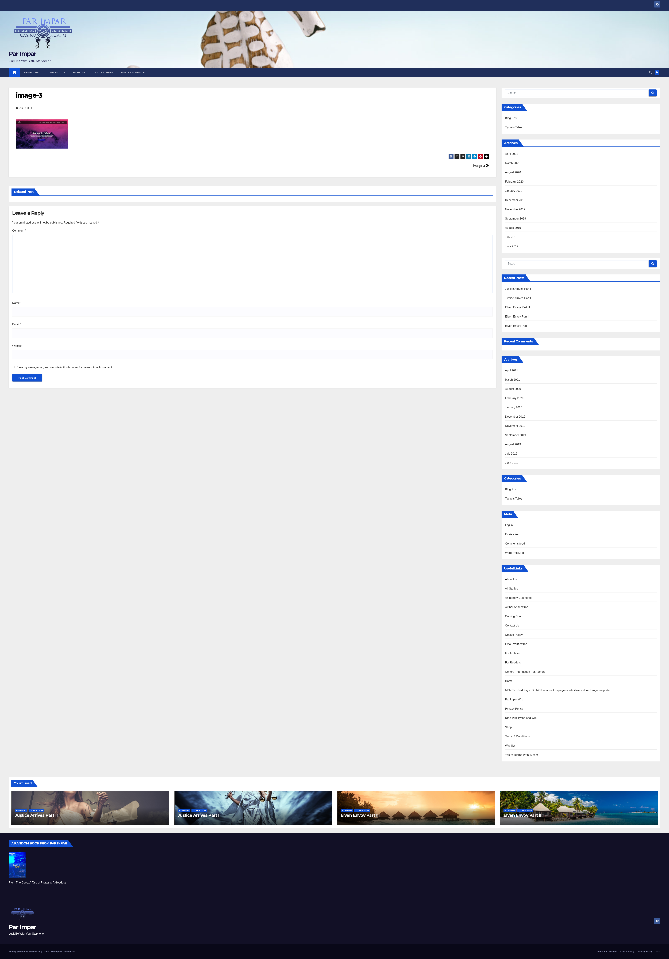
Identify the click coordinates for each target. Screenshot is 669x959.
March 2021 (512, 163)
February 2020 (514, 181)
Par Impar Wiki (514, 699)
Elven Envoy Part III (517, 307)
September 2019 (515, 218)
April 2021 (511, 153)
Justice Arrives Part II (518, 288)
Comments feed (515, 543)
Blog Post (511, 118)
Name (16, 302)
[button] (650, 72)
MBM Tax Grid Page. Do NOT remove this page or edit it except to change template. (557, 690)
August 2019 (513, 227)
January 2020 (513, 190)
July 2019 (511, 237)
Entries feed (512, 534)
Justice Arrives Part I (518, 298)
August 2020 (513, 172)
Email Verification (516, 644)
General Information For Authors (525, 671)
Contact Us (56, 72)
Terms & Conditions (517, 736)
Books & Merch (133, 72)
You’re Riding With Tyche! (521, 754)
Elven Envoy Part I (517, 325)
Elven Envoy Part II (517, 316)
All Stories (104, 72)
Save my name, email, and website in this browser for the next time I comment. (65, 367)
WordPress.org (514, 552)
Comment (19, 230)
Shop (508, 727)
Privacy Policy (514, 708)
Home (509, 680)
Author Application (516, 607)
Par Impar (22, 53)
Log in (509, 525)
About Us (31, 72)
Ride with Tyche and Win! (521, 717)
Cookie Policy (514, 634)
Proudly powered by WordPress (25, 951)
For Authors (512, 653)
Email (16, 324)
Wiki (658, 951)
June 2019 (511, 246)
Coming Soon (513, 616)
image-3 (479, 166)
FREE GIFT (80, 72)
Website (17, 345)
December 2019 (515, 200)
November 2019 (515, 209)
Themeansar (69, 951)
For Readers (513, 662)
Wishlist (510, 745)
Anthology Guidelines (518, 597)
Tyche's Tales (513, 127)
